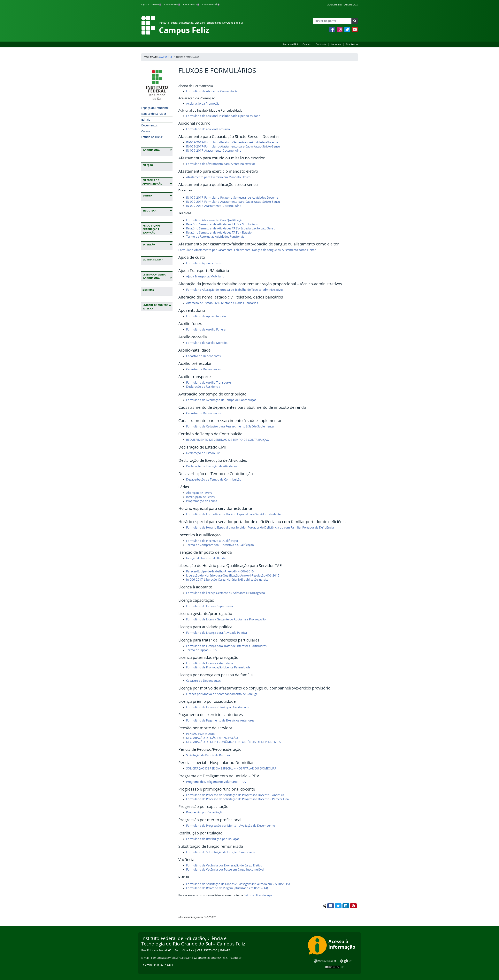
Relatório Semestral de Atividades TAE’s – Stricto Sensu (222, 224)
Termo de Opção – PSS (201, 650)
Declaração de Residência (203, 386)
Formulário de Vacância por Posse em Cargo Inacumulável (225, 869)
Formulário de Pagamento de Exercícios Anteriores (220, 720)
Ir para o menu (172, 4)
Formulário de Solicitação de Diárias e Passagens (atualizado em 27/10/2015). (238, 884)
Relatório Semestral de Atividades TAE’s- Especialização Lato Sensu (230, 228)
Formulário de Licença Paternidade (209, 663)
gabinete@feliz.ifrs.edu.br (224, 958)
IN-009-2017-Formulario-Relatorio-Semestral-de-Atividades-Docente (232, 142)
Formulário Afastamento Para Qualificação (214, 220)
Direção (147, 165)
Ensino (157, 195)
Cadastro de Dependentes (203, 356)
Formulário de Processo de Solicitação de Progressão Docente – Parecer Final (237, 799)
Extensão (157, 244)
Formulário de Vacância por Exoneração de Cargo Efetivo (224, 865)
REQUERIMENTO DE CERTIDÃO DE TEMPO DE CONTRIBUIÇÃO (227, 440)
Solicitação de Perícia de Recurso (208, 755)
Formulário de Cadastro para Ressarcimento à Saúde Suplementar (230, 426)
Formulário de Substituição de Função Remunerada (220, 852)
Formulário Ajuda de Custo (204, 263)
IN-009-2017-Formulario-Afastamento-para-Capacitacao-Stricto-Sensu (233, 146)
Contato (307, 44)
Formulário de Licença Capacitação (209, 606)
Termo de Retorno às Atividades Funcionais (215, 236)
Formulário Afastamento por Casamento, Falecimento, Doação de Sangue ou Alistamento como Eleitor (247, 250)
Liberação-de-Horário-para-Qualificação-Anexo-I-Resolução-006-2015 (233, 575)
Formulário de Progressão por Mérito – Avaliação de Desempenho (230, 825)
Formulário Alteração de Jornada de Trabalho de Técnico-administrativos (234, 289)
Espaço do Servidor (153, 114)
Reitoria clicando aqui (258, 895)
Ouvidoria (321, 44)
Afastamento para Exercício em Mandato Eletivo (218, 177)
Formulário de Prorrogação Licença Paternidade (218, 667)
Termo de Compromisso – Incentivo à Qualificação (220, 545)
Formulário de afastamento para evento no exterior (220, 164)
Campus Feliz (165, 57)
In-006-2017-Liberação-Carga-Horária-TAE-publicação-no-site (227, 579)
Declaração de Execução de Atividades (211, 466)
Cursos (145, 131)
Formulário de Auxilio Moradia (206, 343)
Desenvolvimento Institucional (157, 276)
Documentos (149, 125)
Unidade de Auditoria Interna (156, 306)
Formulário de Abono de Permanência (211, 91)
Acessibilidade (334, 4)
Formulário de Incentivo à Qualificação (212, 541)
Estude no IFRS (151, 137)
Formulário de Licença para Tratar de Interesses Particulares (226, 646)
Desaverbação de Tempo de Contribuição (213, 479)
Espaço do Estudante (155, 108)
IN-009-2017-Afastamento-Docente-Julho (213, 150)
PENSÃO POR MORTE (200, 734)
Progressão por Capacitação (204, 812)
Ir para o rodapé (210, 4)
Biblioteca (157, 210)
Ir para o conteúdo (151, 4)
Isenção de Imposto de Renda (206, 558)
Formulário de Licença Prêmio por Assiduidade (217, 707)
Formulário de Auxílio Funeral (206, 329)
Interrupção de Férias (200, 497)
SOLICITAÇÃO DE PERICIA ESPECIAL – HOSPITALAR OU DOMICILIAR (231, 768)
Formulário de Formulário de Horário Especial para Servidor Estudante (233, 514)
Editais (145, 119)
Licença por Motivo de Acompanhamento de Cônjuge (221, 694)
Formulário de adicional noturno (208, 129)
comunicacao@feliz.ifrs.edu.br (171, 958)
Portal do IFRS (290, 44)
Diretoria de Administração (157, 182)
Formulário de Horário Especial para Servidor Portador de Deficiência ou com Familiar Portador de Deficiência (260, 527)
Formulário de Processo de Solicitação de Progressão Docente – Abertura (235, 795)
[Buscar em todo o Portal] (354, 21)
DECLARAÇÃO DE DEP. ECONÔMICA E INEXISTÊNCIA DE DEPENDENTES (233, 742)
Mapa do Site (351, 4)
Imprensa (336, 44)
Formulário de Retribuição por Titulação (213, 839)
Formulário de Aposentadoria (206, 316)
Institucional (157, 150)
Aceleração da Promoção (202, 103)
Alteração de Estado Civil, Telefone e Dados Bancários (222, 303)
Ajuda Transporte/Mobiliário (205, 276)
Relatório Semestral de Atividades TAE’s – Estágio (219, 232)
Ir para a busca (191, 4)
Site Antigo (352, 44)
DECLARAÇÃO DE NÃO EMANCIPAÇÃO (212, 738)
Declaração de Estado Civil (203, 453)
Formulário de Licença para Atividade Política (216, 632)
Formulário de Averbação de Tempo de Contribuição (221, 400)
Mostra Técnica (152, 259)
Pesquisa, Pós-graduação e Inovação (157, 229)
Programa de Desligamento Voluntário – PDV (216, 782)
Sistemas (148, 290)
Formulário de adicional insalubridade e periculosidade (223, 116)
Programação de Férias (201, 501)
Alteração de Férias (199, 493)
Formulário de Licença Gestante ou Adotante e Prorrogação (226, 619)
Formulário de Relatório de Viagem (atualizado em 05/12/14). (227, 888)
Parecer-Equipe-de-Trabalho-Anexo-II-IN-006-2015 (220, 571)
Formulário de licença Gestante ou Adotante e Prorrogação (225, 593)
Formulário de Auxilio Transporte (208, 382)
